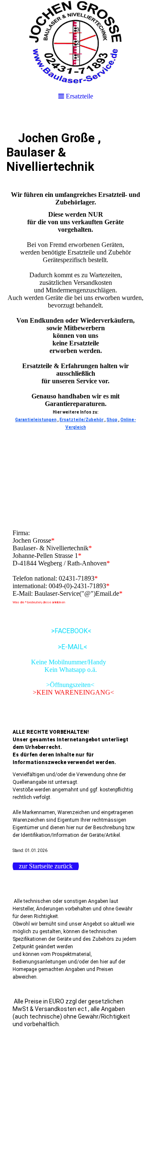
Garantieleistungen (36, 419)
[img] (75, 42)
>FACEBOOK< (52, 631)
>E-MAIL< (50, 647)
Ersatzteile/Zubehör (82, 419)
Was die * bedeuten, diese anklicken (39, 602)
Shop (112, 419)
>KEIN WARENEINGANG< (63, 692)
